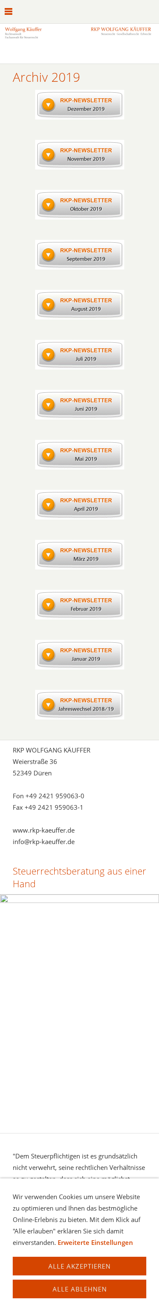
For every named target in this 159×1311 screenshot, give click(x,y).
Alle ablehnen (80, 1289)
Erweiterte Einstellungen (95, 1242)
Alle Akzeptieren (79, 1266)
